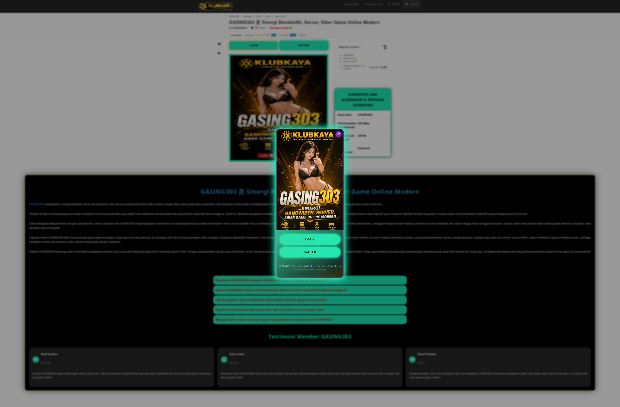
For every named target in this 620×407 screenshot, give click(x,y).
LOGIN (310, 239)
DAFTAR (310, 252)
